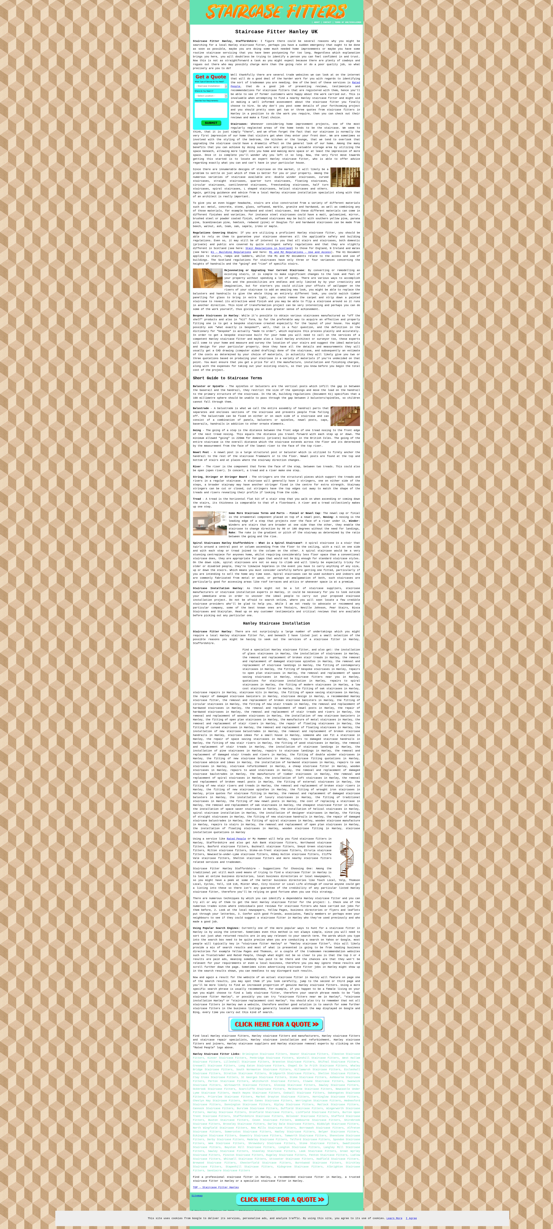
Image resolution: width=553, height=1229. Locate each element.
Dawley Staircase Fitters (338, 1085)
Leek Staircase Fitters (317, 1151)
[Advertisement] (217, 668)
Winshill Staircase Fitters (318, 1057)
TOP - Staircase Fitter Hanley (216, 1187)
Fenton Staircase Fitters (328, 1155)
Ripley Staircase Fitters (294, 1104)
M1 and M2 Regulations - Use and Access (300, 252)
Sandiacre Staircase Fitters (228, 1170)
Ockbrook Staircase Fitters (214, 1089)
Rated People (236, 838)
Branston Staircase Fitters (294, 1061)
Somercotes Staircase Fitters (248, 1131)
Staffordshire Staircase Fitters (258, 1116)
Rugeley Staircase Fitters (286, 1155)
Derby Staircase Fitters (225, 1139)
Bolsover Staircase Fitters (307, 1116)
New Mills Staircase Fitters (273, 1127)
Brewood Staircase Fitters (214, 1162)
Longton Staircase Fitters (299, 1147)
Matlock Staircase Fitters (337, 1104)
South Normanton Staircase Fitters (263, 1069)
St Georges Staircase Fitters (263, 1077)
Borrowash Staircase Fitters (322, 1127)
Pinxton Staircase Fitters (243, 1155)
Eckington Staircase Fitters (214, 1135)
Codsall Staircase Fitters (304, 1092)
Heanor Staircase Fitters (309, 1054)
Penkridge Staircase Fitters (271, 1057)
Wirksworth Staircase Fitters (247, 1085)
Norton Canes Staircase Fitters (268, 1100)
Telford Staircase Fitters (310, 1139)
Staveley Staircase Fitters (273, 1151)
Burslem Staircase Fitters (257, 1108)
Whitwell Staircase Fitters (245, 1158)
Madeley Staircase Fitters (267, 1139)
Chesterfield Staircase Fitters (265, 1162)
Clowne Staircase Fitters (323, 1081)
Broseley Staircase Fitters (244, 1124)
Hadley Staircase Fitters (295, 1131)
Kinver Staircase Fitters (227, 1057)
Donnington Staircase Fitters (247, 1104)
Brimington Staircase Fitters (264, 1054)
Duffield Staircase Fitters (302, 1108)
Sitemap (197, 1195)
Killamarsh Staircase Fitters (317, 1069)
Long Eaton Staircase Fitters (261, 1065)
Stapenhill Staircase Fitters (249, 1166)
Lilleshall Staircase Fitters (246, 1061)
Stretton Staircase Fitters (245, 1073)
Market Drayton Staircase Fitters (282, 1096)
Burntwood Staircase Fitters (318, 1162)
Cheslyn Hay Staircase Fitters (216, 1100)
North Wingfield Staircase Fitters (220, 1127)
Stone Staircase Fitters (318, 1143)
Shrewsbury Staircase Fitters (271, 1143)
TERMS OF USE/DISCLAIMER (348, 22)
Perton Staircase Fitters (228, 1081)
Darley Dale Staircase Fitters (291, 1124)
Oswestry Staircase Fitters (260, 1135)
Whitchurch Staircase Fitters (275, 1081)
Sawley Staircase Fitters (228, 1151)
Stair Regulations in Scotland (269, 248)
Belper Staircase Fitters (338, 1131)
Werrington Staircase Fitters (318, 1100)
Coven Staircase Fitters (271, 1120)
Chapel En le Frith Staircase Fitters (317, 1065)
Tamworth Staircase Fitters (305, 1135)
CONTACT (327, 22)
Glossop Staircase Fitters (294, 1085)
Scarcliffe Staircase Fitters (261, 1089)
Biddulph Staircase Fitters (337, 1124)
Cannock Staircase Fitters (213, 1108)
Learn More (394, 1218)
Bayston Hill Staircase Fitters (249, 1147)
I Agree (411, 1218)
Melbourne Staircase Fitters (310, 1089)
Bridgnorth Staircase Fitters (292, 1073)
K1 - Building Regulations (231, 252)
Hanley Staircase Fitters (226, 1112)
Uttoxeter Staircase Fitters (291, 1158)
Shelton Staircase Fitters (338, 1073)
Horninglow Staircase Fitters (335, 1096)
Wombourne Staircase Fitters (317, 1120)
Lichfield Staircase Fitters (317, 1112)
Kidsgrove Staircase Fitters (300, 1166)
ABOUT (317, 22)
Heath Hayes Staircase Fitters (256, 1092)
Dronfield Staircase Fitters (270, 1112)
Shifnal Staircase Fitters (338, 1061)
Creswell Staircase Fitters (214, 1065)
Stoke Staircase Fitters (308, 1077)
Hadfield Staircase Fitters (337, 1158)
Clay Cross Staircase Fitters (215, 1077)
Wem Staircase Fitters (226, 1143)
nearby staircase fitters (312, 858)
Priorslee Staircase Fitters (230, 1096)
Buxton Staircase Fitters (228, 1120)
